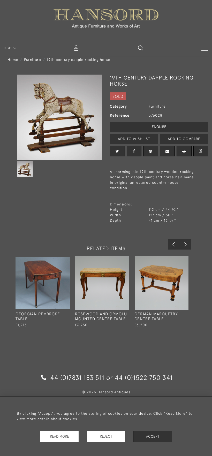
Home (12, 60)
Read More (59, 436)
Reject (106, 436)
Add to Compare (184, 139)
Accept (152, 436)
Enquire (159, 127)
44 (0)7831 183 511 (77, 377)
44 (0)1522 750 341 (144, 377)
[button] (140, 48)
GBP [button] (8, 48)
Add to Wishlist (134, 139)
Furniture (32, 60)
